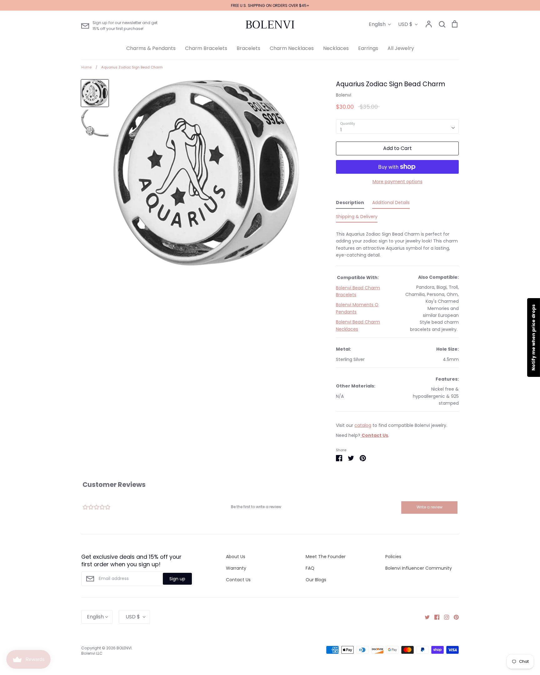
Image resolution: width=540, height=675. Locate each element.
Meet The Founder (326, 556)
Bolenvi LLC (91, 653)
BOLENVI (270, 24)
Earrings (368, 48)
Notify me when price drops (533, 337)
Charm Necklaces (292, 48)
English (377, 24)
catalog (362, 425)
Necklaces (336, 48)
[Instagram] (444, 616)
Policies (393, 556)
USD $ (405, 24)
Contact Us (238, 580)
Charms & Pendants (151, 48)
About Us (235, 556)
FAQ (310, 568)
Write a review (429, 507)
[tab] (350, 203)
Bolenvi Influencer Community (418, 568)
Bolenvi (343, 95)
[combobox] (397, 126)
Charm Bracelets (206, 48)
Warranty (236, 568)
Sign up (177, 579)
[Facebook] (434, 616)
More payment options (397, 181)
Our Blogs (316, 580)
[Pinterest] (454, 616)
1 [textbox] (341, 130)
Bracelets (248, 48)
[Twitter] (425, 616)
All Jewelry (401, 48)
